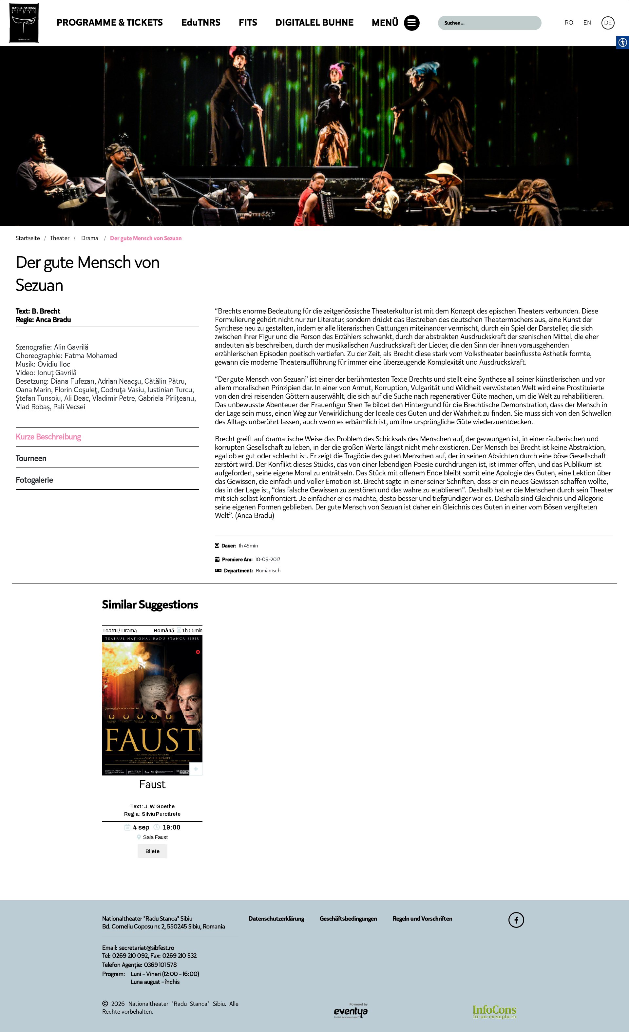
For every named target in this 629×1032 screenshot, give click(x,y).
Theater (59, 238)
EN (587, 22)
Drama (89, 238)
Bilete (152, 851)
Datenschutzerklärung (276, 919)
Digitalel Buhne (315, 22)
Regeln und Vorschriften (422, 919)
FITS (248, 22)
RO (569, 22)
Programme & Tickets (110, 22)
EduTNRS (201, 22)
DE (608, 23)
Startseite (28, 238)
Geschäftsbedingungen (348, 919)
